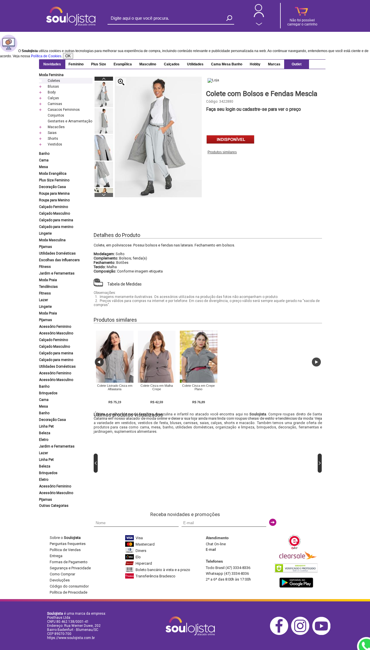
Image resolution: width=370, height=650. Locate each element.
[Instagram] (301, 634)
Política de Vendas (65, 550)
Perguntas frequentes (68, 544)
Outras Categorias (54, 506)
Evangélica (123, 64)
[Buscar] (229, 18)
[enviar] (272, 522)
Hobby (255, 64)
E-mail (211, 549)
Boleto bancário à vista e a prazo (163, 570)
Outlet (296, 64)
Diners (141, 550)
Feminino (76, 64)
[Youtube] (322, 634)
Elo (138, 557)
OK (68, 56)
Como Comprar (62, 574)
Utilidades (195, 64)
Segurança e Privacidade (70, 568)
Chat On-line (216, 544)
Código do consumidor (69, 586)
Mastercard (145, 544)
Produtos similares (222, 152)
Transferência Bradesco (155, 576)
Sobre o (65, 537)
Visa (139, 538)
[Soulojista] (70, 24)
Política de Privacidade (68, 592)
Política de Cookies (46, 56)
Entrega (56, 556)
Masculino (147, 64)
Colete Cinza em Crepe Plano (198, 387)
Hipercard (144, 563)
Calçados (172, 64)
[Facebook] (280, 634)
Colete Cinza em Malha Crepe (156, 387)
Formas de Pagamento (69, 562)
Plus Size (98, 64)
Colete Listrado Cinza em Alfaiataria (114, 387)
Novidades (52, 64)
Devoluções (60, 580)
